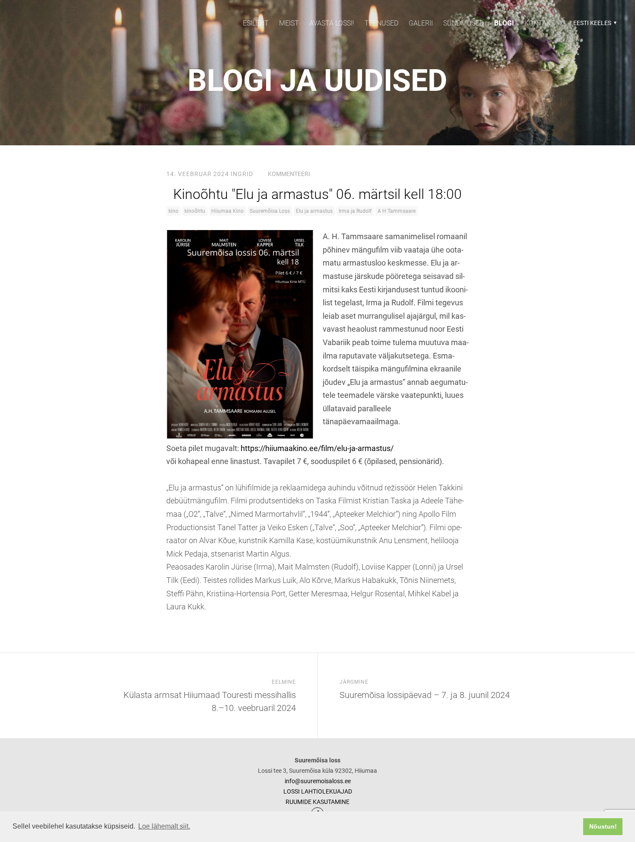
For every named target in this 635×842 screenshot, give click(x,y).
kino (173, 211)
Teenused (381, 23)
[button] (594, 23)
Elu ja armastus (314, 211)
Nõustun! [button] (603, 826)
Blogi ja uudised (317, 80)
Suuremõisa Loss (270, 211)
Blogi (504, 23)
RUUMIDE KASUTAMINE (317, 801)
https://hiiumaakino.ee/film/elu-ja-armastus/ (317, 448)
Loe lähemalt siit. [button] (164, 826)
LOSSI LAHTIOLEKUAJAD (317, 791)
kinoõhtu (194, 211)
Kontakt (539, 23)
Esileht (256, 23)
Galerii (421, 23)
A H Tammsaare (397, 211)
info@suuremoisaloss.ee (318, 781)
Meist (289, 23)
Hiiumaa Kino (227, 211)
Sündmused (463, 23)
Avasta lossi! (331, 23)
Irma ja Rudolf (355, 211)
